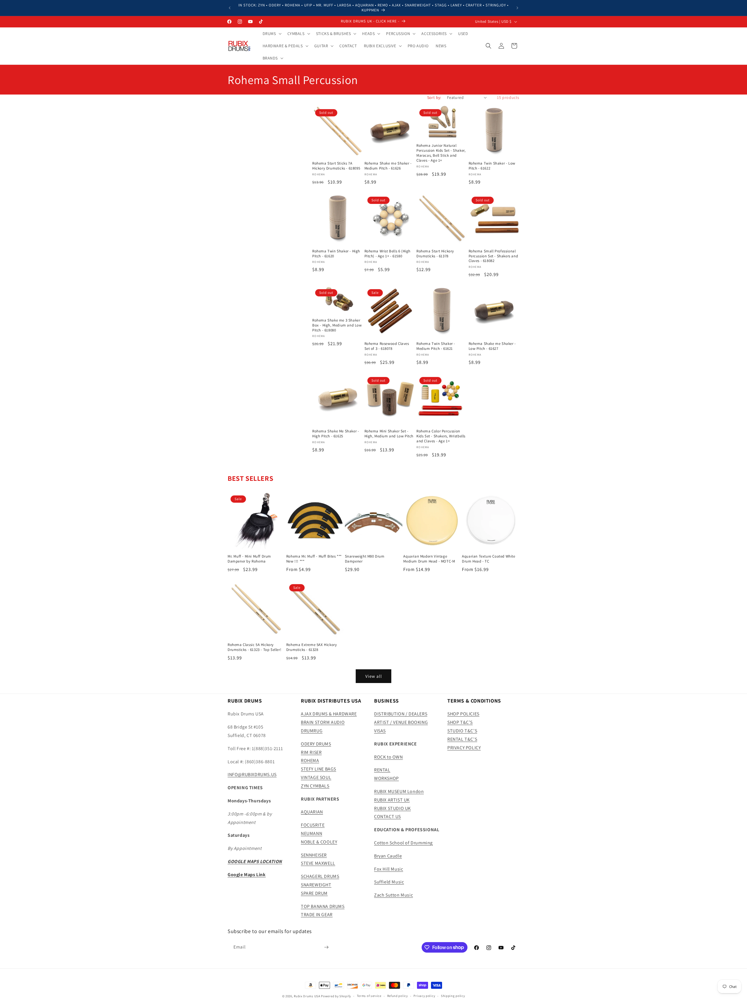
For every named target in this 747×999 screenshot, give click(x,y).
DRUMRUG (311, 731)
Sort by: (434, 97)
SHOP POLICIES (463, 714)
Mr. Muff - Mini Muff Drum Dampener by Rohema (249, 559)
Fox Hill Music (388, 869)
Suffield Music (389, 882)
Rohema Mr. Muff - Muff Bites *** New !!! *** (314, 559)
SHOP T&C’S (460, 722)
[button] (271, 33)
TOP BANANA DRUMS (323, 906)
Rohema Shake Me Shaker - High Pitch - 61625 (335, 434)
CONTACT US (387, 816)
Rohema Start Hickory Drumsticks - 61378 (435, 254)
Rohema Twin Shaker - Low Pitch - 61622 (492, 166)
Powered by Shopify (336, 996)
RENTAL (382, 770)
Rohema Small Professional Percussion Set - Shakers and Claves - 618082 (493, 256)
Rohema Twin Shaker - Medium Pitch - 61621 (435, 346)
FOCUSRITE (312, 825)
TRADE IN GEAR (317, 914)
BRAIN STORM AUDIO (323, 722)
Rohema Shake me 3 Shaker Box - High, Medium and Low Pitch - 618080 (337, 325)
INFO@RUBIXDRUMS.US (252, 774)
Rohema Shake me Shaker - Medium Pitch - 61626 (388, 166)
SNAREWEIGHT (316, 885)
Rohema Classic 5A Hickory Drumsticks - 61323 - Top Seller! (254, 647)
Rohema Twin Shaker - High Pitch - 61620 (336, 254)
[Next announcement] (517, 7)
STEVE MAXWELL (318, 863)
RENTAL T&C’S (462, 739)
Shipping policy (453, 996)
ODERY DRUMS (316, 744)
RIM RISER (311, 752)
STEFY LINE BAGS (318, 769)
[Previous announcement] (229, 7)
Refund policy (397, 996)
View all (373, 676)
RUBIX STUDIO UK (392, 808)
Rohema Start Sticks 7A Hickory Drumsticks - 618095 (336, 166)
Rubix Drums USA (307, 996)
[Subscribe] (326, 947)
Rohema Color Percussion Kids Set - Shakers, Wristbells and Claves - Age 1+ (440, 436)
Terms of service (369, 996)
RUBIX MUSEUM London (399, 791)
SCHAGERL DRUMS (320, 876)
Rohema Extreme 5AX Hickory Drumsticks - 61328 (311, 647)
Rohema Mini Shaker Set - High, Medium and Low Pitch (389, 434)
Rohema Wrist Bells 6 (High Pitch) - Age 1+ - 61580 (387, 254)
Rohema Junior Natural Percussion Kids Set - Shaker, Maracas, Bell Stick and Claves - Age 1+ (440, 153)
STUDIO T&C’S (462, 731)
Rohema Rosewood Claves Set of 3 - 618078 (386, 346)
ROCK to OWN (388, 757)
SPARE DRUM (314, 893)
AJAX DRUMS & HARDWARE (329, 714)
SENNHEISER (314, 855)
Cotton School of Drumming (403, 843)
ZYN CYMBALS (315, 786)
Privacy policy (424, 996)
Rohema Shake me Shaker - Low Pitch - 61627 (492, 346)
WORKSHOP (386, 778)
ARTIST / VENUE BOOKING (401, 722)
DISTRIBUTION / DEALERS (400, 714)
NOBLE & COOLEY (319, 842)
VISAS (380, 731)
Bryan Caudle (388, 856)
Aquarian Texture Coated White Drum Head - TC (488, 559)
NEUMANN (311, 833)
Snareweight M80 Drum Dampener (365, 559)
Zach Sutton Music (393, 895)
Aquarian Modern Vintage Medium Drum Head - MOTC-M (429, 559)
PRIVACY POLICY (464, 748)
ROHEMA (310, 760)
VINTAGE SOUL (316, 777)
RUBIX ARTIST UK (392, 800)
